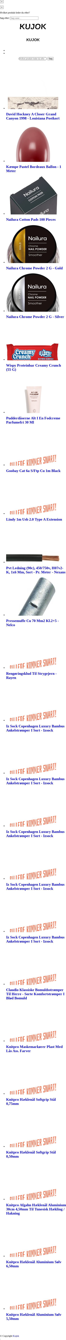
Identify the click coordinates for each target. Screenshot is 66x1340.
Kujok (16, 1336)
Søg (50, 59)
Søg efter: (4, 18)
